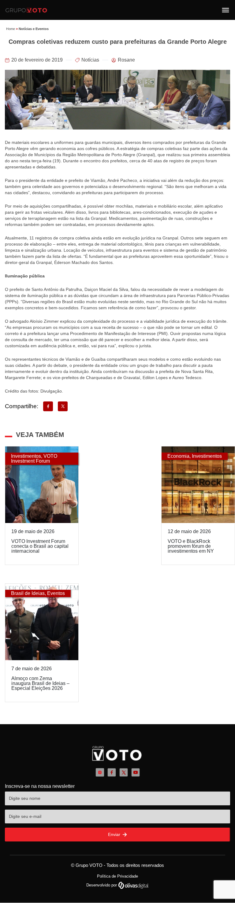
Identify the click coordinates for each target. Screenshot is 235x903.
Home (10, 29)
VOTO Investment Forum (34, 458)
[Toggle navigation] (225, 10)
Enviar (114, 834)
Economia (178, 456)
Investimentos (26, 456)
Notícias (90, 59)
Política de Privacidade (117, 876)
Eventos (56, 593)
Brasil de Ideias (28, 593)
